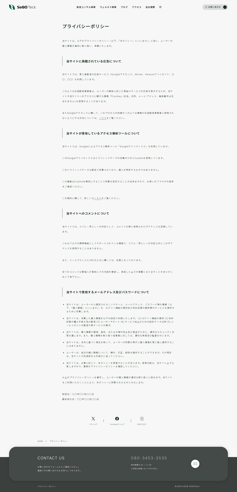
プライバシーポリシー (47, 486)
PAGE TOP (229, 475)
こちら (103, 117)
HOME (40, 441)
